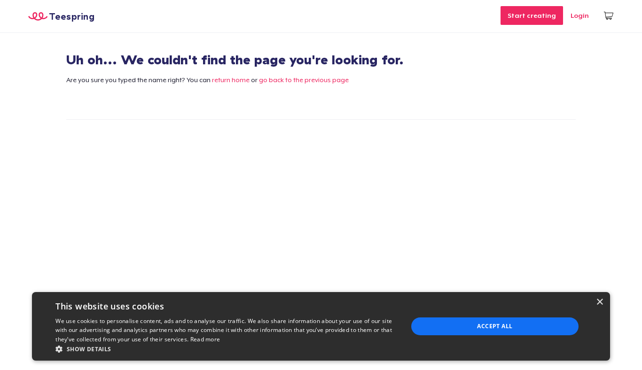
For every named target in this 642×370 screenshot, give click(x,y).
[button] (226, 349)
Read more (205, 339)
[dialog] (321, 326)
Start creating (532, 15)
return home (231, 80)
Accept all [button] (494, 326)
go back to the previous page (304, 80)
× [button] (599, 302)
